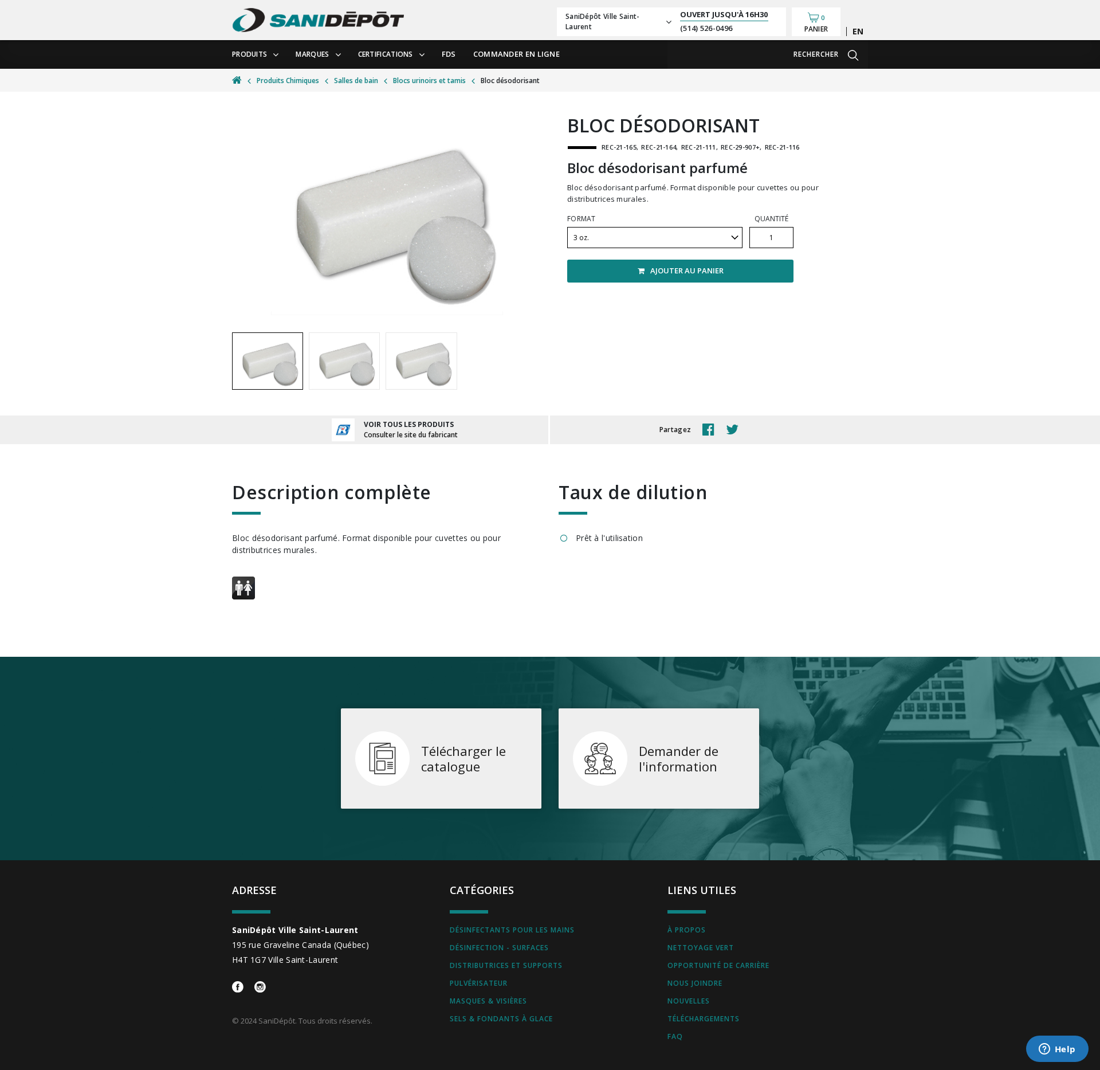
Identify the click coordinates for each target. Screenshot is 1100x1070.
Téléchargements (703, 1019)
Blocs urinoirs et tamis (429, 80)
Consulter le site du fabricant (411, 435)
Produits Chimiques (288, 80)
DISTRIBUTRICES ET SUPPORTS (506, 965)
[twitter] (735, 429)
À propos (686, 930)
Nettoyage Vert (700, 948)
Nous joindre (694, 983)
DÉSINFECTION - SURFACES (499, 948)
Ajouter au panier (687, 270)
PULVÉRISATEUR (479, 983)
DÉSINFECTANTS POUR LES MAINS (512, 930)
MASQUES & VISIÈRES (488, 1001)
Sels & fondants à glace (501, 1019)
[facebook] (711, 429)
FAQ (675, 1036)
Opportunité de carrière (718, 965)
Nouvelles (688, 1001)
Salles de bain (356, 80)
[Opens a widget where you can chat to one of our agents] (1057, 1050)
